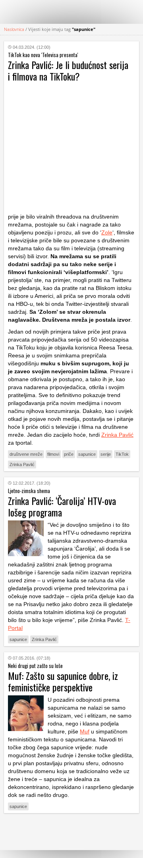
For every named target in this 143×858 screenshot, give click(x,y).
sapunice (87, 454)
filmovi (53, 454)
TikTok (122, 454)
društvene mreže (26, 454)
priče (68, 454)
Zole (106, 232)
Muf (84, 731)
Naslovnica (14, 29)
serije (105, 454)
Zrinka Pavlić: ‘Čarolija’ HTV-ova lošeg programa (62, 506)
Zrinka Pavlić (117, 435)
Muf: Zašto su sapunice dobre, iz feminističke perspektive (63, 681)
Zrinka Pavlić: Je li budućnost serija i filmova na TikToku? (68, 70)
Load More (71, 831)
